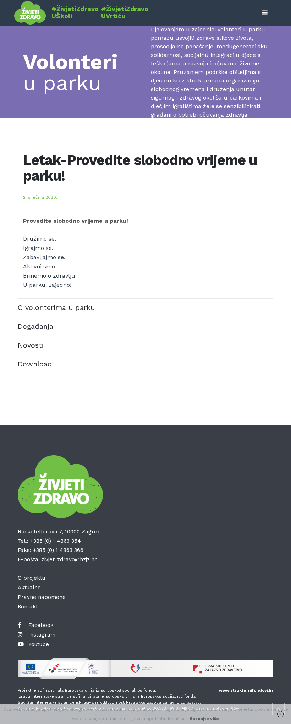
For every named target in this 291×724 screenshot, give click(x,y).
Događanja (35, 326)
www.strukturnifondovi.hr (246, 690)
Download (35, 364)
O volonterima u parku (56, 307)
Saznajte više (204, 718)
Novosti (31, 345)
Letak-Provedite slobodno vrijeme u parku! (140, 168)
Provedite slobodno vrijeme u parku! (75, 221)
